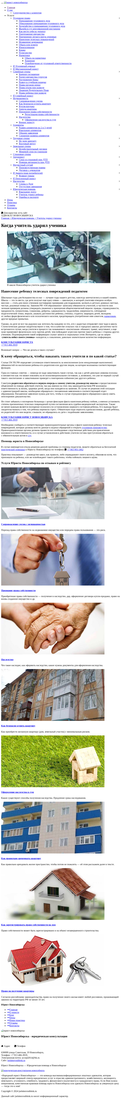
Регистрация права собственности (42, 114)
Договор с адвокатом (29, 170)
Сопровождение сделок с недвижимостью (23, 524)
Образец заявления (28, 133)
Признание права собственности (35, 111)
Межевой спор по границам (33, 151)
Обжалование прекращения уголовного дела (41, 23)
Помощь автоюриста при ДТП (34, 162)
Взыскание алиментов (30, 130)
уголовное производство (94, 427)
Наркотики (24, 55)
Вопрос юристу (27, 122)
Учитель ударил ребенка (31, 194)
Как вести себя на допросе (32, 31)
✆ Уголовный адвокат (24, 66)
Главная (11, 7)
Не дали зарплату (27, 141)
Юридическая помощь (24, 189)
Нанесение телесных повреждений (36, 39)
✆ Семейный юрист (23, 95)
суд (29, 435)
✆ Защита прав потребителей (28, 173)
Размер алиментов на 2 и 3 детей (35, 127)
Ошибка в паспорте (29, 197)
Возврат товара (26, 175)
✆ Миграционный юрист (26, 69)
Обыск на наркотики (35, 58)
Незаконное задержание (31, 42)
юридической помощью (13, 449)
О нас (10, 10)
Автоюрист (18, 157)
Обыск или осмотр (28, 44)
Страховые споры (22, 154)
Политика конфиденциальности (48, 1101)
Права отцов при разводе (31, 87)
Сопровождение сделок (31, 101)
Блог (11, 1015)
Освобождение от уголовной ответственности (48, 63)
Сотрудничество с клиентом (27, 13)
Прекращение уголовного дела (34, 21)
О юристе (14, 1012)
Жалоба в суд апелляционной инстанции (39, 29)
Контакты (12, 208)
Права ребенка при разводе (32, 93)
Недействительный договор (33, 149)
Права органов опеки (29, 85)
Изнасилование (27, 47)
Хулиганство (25, 52)
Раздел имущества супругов (33, 77)
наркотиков (110, 316)
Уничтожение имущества (31, 34)
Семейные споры (21, 71)
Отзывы (11, 205)
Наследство (25, 117)
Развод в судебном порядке (32, 82)
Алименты (18, 125)
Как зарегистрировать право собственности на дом (28, 925)
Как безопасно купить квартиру (35, 103)
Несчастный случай (23, 165)
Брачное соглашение (29, 74)
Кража (22, 50)
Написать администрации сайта (17, 1106)
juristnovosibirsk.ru (16, 1060)
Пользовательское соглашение (16, 1101)
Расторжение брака (28, 79)
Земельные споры (22, 146)
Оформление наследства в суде (40, 119)
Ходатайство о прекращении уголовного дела (42, 26)
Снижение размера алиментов (34, 135)
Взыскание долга (27, 192)
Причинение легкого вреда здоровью (37, 36)
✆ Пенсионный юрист (24, 178)
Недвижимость (20, 98)
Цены (10, 200)
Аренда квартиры (28, 109)
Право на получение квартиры (17, 991)
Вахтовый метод (27, 143)
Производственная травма (32, 167)
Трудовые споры (21, 138)
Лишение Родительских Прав (34, 90)
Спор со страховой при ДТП (33, 159)
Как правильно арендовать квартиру (21, 858)
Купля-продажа (26, 106)
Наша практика (17, 1020)
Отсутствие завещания (30, 186)
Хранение (30, 60)
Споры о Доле (26, 184)
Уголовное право (21, 18)
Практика (12, 202)
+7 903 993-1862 (75, 449)
